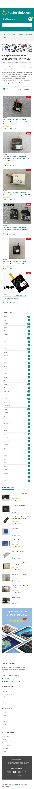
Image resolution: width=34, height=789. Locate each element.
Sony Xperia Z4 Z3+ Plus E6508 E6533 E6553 (20, 564)
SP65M (4, 739)
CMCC (17, 427)
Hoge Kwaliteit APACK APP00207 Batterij (15, 156)
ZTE (17, 434)
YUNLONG (17, 420)
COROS (17, 459)
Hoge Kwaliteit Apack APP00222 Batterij (14, 261)
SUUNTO (17, 445)
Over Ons (15, 6)
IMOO (17, 380)
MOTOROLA (17, 334)
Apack (5, 259)
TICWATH (17, 473)
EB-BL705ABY (6, 736)
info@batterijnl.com (14, 681)
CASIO (17, 469)
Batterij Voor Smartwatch (24, 34)
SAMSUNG (17, 338)
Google (4, 721)
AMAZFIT (17, 377)
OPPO (17, 363)
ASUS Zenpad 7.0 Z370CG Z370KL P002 (21, 575)
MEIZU (17, 462)
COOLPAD (17, 477)
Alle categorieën (10, 34)
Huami (17, 384)
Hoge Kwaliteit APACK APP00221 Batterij (15, 227)
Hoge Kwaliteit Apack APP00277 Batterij (14, 296)
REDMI (17, 455)
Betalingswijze (6, 697)
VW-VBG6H (5, 748)
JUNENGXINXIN (17, 402)
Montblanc (17, 441)
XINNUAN (17, 412)
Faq (3, 700)
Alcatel (17, 366)
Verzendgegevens (7, 694)
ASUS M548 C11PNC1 (18, 551)
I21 (2, 742)
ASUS (17, 320)
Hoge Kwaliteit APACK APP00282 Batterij (15, 119)
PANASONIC (17, 391)
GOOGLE (17, 466)
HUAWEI (17, 327)
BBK (17, 388)
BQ (2, 718)
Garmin (17, 323)
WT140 (4, 751)
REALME (17, 452)
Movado (17, 437)
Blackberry (5, 715)
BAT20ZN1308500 (7, 745)
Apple (17, 316)
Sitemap (6, 678)
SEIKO (17, 395)
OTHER (17, 373)
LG (17, 330)
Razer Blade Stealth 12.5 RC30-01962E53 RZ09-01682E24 (20, 518)
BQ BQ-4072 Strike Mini (18, 505)
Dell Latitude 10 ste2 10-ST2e (20, 494)
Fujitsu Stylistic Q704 (17, 597)
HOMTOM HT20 (16, 528)
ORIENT (17, 430)
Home (3, 34)
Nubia (17, 352)
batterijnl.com (16, 784)
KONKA (4, 724)
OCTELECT (17, 423)
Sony (17, 341)
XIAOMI (17, 409)
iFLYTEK (17, 416)
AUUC (17, 448)
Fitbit (17, 348)
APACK (5, 117)
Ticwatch (17, 345)
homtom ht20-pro (17, 540)
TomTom (17, 355)
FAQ (22, 6)
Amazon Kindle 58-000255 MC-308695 (20, 587)
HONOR (17, 480)
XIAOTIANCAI (17, 405)
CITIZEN (17, 398)
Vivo (17, 359)
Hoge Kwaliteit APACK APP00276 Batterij (15, 192)
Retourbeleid (5, 703)
